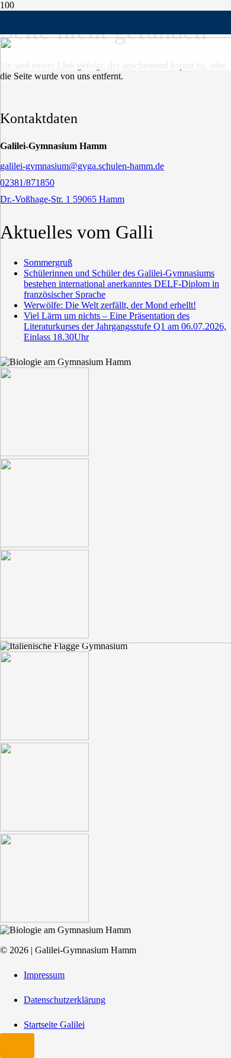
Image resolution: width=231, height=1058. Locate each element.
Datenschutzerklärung (64, 1000)
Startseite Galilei (54, 1025)
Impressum (44, 975)
